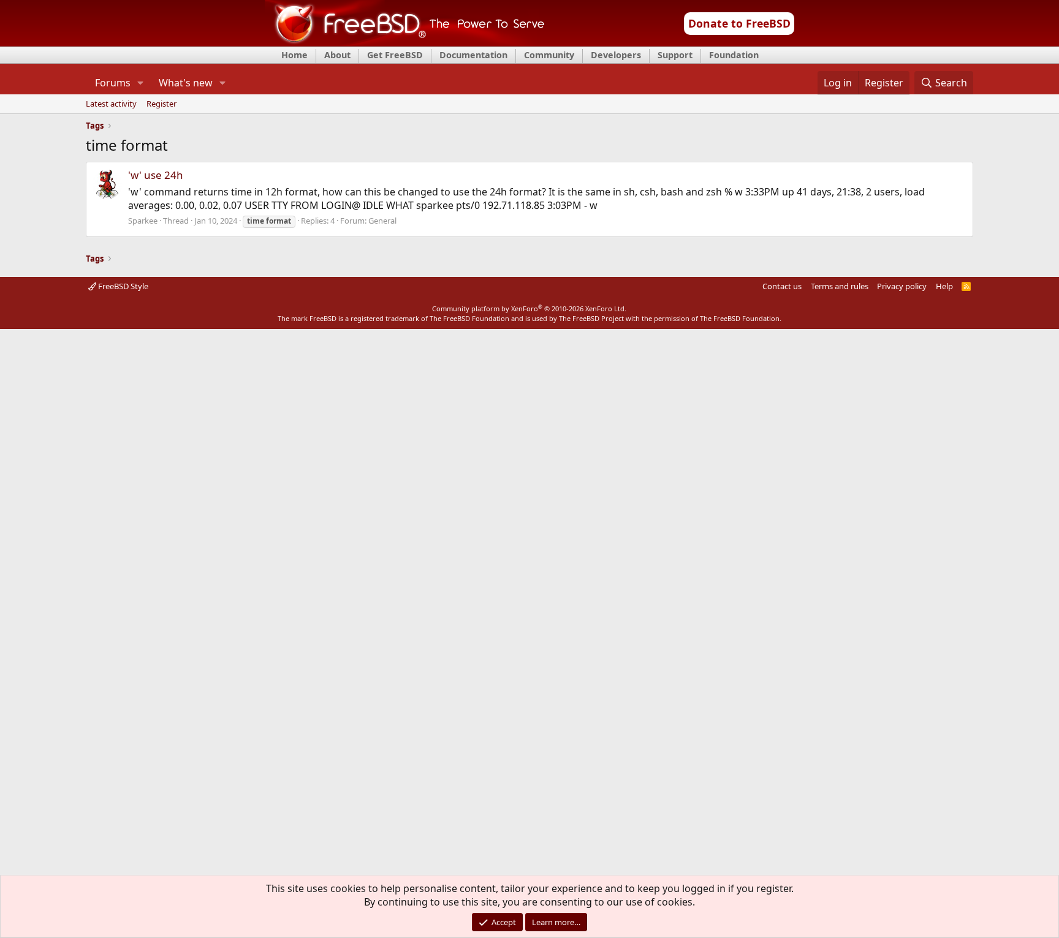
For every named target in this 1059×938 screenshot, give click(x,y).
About (337, 55)
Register (161, 104)
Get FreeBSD (395, 55)
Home (294, 55)
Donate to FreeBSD (739, 23)
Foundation (734, 55)
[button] (140, 82)
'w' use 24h (155, 175)
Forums (113, 82)
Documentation (473, 55)
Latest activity (111, 104)
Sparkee (143, 220)
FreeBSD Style (122, 286)
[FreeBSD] (405, 42)
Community (549, 55)
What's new (186, 82)
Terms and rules (839, 286)
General (382, 220)
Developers (616, 55)
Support (675, 55)
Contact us (782, 286)
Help (944, 286)
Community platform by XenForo (529, 308)
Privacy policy (902, 286)
